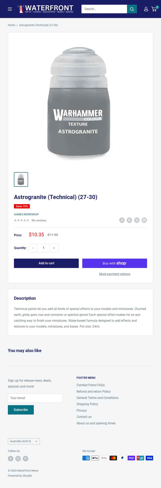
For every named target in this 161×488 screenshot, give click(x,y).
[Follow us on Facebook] (10, 458)
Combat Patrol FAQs (91, 385)
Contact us (84, 417)
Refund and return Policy (94, 391)
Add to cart (46, 263)
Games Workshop (26, 214)
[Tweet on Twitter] (137, 220)
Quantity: (20, 248)
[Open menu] (10, 9)
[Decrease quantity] (33, 248)
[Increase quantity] (54, 248)
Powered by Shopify (20, 475)
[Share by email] (144, 220)
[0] (154, 9)
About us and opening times (96, 423)
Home (11, 25)
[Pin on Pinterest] (129, 220)
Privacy (82, 410)
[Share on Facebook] (122, 220)
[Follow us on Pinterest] (25, 458)
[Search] (132, 9)
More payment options (114, 274)
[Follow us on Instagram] (18, 458)
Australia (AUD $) (20, 441)
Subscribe (21, 410)
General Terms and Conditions (97, 398)
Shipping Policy (87, 404)
